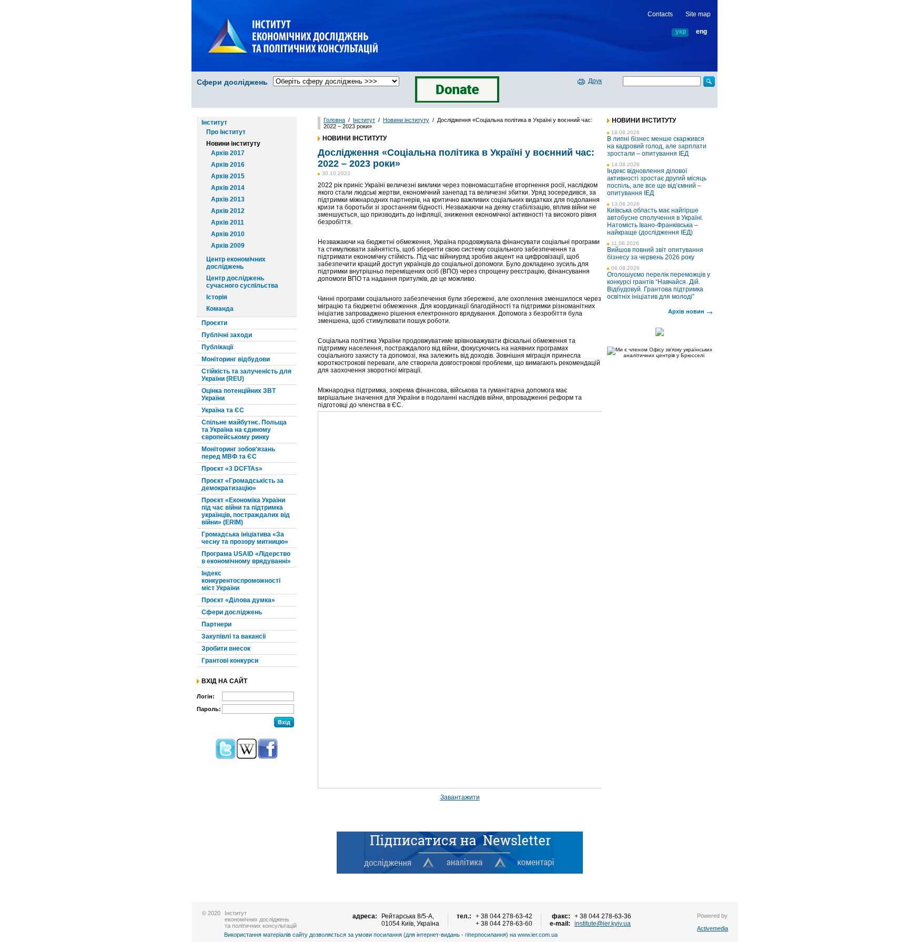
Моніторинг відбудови (235, 359)
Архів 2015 (228, 176)
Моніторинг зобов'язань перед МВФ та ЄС (238, 452)
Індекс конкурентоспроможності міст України (240, 581)
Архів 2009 (228, 245)
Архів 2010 (228, 234)
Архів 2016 (228, 164)
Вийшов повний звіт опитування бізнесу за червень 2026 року (655, 253)
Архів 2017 (228, 153)
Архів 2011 (227, 222)
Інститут (214, 122)
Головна (334, 120)
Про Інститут (226, 132)
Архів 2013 (228, 199)
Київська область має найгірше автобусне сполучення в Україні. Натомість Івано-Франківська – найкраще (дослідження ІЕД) (655, 221)
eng (701, 31)
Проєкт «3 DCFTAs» (231, 468)
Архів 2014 (228, 187)
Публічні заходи (226, 335)
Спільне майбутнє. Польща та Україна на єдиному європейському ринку (244, 430)
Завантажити (460, 797)
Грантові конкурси (229, 660)
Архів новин (686, 311)
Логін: (206, 696)
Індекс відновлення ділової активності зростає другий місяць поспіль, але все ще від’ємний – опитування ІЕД (656, 182)
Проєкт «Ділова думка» (238, 600)
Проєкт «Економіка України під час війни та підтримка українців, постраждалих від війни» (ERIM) (245, 511)
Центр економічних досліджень (236, 263)
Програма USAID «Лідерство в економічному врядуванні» (246, 557)
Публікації (217, 347)
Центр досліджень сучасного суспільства (242, 282)
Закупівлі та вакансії (233, 636)
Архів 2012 (228, 211)
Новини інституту (233, 143)
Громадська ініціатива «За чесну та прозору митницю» (244, 538)
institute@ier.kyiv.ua (602, 923)
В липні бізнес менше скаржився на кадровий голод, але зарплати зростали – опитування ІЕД (656, 146)
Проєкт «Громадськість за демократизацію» (242, 484)
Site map (698, 14)
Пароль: (209, 709)
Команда (220, 308)
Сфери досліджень (232, 82)
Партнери (216, 624)
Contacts (660, 14)
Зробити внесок (225, 648)
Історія (216, 297)
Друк (595, 81)
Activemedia (712, 928)
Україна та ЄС (222, 410)
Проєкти (214, 323)
